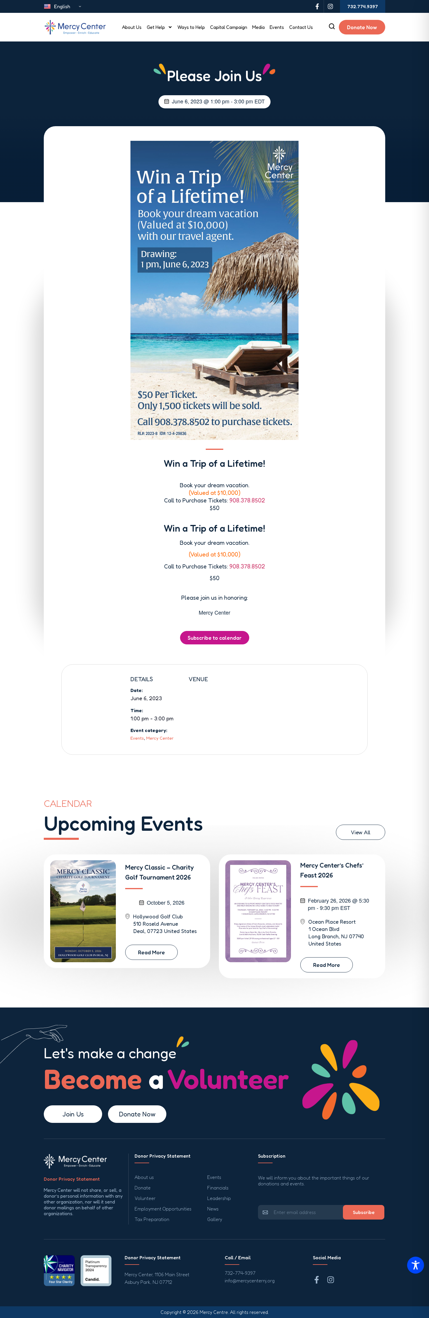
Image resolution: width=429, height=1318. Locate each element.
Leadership (219, 1198)
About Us (132, 27)
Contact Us (301, 27)
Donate (143, 1188)
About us (144, 1177)
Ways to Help (191, 27)
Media (258, 27)
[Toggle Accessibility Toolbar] (416, 1265)
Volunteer (145, 1198)
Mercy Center (160, 738)
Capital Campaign (228, 27)
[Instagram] (330, 6)
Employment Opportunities (163, 1209)
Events (277, 27)
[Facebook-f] (317, 6)
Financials (218, 1188)
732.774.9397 (362, 6)
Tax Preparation (152, 1219)
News (213, 1209)
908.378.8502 (247, 500)
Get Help (156, 27)
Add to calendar (214, 637)
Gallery (214, 1219)
